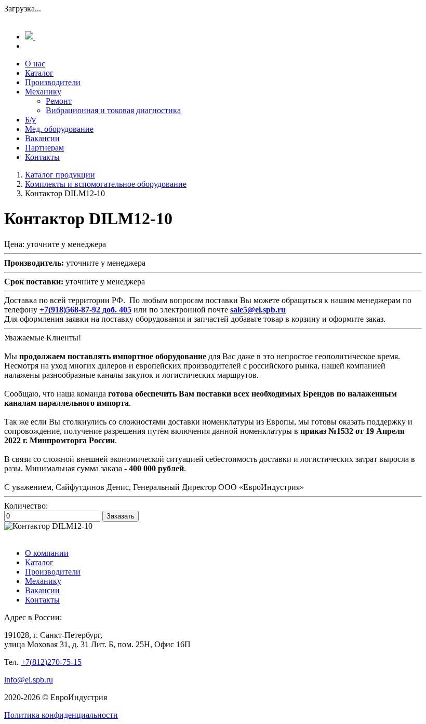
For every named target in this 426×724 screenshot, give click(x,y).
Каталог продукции (60, 174)
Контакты (42, 157)
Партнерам (44, 147)
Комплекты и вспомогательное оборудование (106, 184)
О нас (35, 63)
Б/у (30, 119)
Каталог (39, 73)
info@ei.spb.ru (28, 679)
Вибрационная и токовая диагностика (113, 110)
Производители (53, 82)
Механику (43, 91)
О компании (47, 553)
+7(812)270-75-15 (51, 662)
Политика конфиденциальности (61, 715)
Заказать (120, 516)
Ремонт (59, 101)
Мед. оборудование (59, 129)
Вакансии (42, 138)
